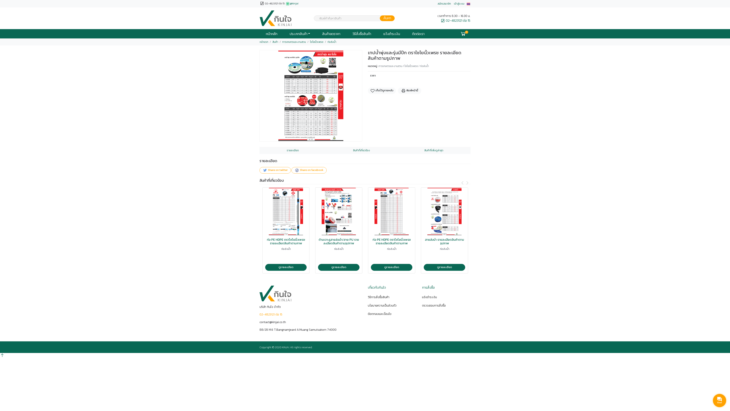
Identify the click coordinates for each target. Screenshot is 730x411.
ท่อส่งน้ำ (332, 42)
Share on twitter (277, 170)
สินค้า (275, 42)
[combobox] (352, 18)
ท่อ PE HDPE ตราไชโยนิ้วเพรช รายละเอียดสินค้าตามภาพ (286, 241)
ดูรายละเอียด (286, 267)
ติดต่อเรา (418, 33)
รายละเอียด (293, 150)
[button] (468, 3)
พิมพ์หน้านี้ (412, 90)
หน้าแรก (264, 42)
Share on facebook (311, 170)
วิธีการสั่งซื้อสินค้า (378, 297)
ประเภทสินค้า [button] (298, 33)
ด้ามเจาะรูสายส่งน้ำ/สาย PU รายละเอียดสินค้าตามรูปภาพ (339, 241)
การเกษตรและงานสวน (294, 42)
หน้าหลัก (271, 33)
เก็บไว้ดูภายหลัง (384, 90)
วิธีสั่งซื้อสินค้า (361, 33)
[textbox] (352, 19)
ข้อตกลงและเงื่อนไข (379, 313)
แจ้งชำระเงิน (391, 33)
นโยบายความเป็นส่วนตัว (382, 305)
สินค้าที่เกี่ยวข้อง (361, 150)
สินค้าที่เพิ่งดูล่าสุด (433, 150)
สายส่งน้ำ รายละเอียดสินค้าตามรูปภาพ (444, 241)
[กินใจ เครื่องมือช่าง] (275, 18)
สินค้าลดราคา (331, 33)
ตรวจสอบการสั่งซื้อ (434, 305)
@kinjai (294, 4)
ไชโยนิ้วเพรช (316, 42)
